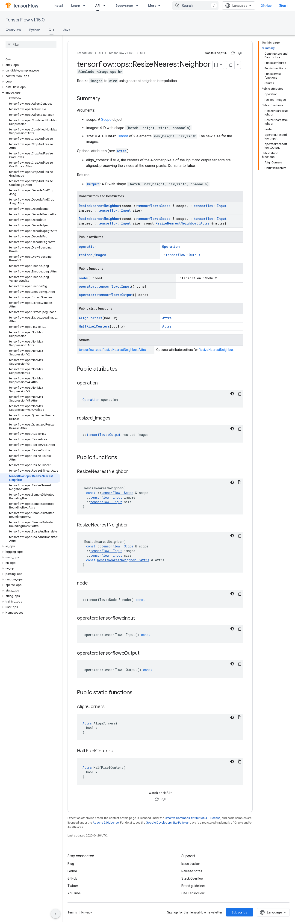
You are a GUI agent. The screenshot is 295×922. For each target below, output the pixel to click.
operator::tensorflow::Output (106, 295)
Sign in (284, 5)
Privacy (86, 912)
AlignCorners (90, 318)
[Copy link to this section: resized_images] (115, 418)
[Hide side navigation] (55, 913)
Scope (106, 119)
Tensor (122, 136)
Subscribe (240, 912)
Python (34, 30)
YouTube (74, 893)
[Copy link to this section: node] (92, 583)
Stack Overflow (192, 878)
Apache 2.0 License (106, 822)
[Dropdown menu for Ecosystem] (138, 5)
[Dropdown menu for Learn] (85, 5)
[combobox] (195, 5)
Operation (171, 246)
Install (58, 5)
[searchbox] (31, 44)
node (83, 278)
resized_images (92, 255)
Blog (71, 864)
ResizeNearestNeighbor (99, 206)
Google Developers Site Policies (167, 822)
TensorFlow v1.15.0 (25, 20)
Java (66, 30)
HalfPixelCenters (94, 326)
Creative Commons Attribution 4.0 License (192, 818)
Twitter (73, 886)
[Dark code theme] (232, 393)
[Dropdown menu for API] (105, 5)
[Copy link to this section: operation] (102, 383)
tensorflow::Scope (154, 206)
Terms (72, 912)
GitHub (266, 5)
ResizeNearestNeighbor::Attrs (182, 223)
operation (88, 246)
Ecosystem (124, 5)
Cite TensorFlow (193, 893)
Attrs (121, 151)
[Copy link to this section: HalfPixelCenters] (117, 751)
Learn (75, 5)
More (152, 5)
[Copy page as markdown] (230, 65)
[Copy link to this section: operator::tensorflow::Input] (139, 618)
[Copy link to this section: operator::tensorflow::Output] (144, 653)
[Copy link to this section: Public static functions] (137, 693)
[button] (30, 65)
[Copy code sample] (239, 393)
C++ (51, 30)
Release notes (191, 871)
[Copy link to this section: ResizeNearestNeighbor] (132, 472)
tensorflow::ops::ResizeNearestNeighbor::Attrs (112, 350)
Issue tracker (190, 864)
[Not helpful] (239, 53)
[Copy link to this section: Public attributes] (122, 369)
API (97, 5)
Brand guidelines (193, 886)
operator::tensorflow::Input (105, 286)
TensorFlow (84, 53)
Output (93, 184)
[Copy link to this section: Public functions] (121, 458)
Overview (13, 30)
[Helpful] (232, 53)
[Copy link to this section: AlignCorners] (109, 707)
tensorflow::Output (183, 255)
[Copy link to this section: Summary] (104, 99)
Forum (72, 871)
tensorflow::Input (210, 206)
